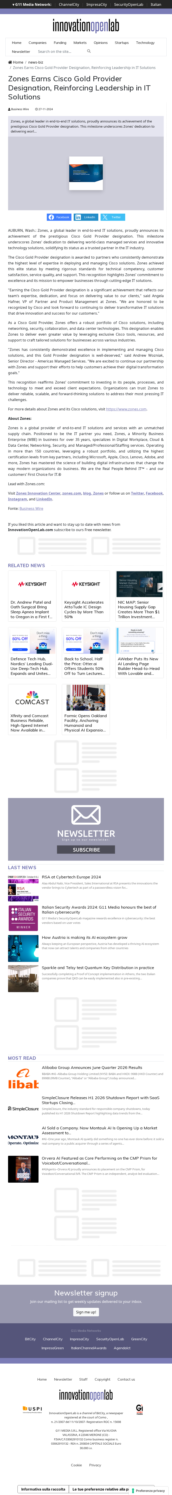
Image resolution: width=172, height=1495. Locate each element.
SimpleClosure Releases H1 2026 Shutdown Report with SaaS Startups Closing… (100, 1100)
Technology (145, 42)
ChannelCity (69, 4)
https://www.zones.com (126, 409)
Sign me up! (86, 1312)
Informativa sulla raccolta (43, 1489)
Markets (80, 42)
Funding (60, 42)
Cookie (76, 1465)
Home (17, 42)
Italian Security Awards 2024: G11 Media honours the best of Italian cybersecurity (99, 910)
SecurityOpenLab (128, 4)
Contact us (126, 1379)
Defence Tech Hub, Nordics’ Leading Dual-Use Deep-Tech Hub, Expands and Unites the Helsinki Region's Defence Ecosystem (32, 671)
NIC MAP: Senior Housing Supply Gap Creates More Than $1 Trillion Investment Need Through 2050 (139, 612)
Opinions (101, 42)
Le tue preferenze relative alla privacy (106, 1489)
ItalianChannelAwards (89, 1348)
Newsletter (21, 51)
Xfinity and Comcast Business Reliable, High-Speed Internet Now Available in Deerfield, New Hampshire (30, 727)
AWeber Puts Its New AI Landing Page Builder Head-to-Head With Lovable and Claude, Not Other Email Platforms (139, 671)
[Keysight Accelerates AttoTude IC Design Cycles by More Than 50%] (86, 584)
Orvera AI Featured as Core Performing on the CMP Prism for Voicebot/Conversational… (99, 1161)
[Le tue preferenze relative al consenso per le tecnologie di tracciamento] (148, 1490)
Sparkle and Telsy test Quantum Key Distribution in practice (98, 967)
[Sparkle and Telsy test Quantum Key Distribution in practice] (23, 978)
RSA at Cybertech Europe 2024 (71, 876)
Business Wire (20, 109)
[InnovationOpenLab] (86, 25)
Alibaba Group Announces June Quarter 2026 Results (92, 1067)
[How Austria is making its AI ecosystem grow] (23, 948)
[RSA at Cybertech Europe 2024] (23, 888)
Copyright (102, 1379)
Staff (83, 1379)
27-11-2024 (45, 109)
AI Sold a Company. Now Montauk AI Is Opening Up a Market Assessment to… (99, 1130)
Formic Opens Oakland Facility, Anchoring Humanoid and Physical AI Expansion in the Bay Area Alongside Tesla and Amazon (85, 730)
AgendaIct (122, 1348)
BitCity (30, 1339)
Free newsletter (97, 529)
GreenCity (139, 1339)
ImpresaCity (96, 4)
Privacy (95, 1465)
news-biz (35, 62)
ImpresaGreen (52, 1348)
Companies (38, 42)
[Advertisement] (89, 1268)
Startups (122, 42)
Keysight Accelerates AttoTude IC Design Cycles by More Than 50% (84, 609)
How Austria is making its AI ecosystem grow (84, 937)
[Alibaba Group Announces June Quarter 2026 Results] (23, 1078)
